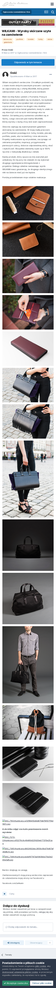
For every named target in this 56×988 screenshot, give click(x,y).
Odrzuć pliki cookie (42, 983)
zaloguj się (44, 912)
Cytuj (11, 893)
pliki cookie (40, 966)
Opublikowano (23, 76)
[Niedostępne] (28, 203)
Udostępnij (14, 943)
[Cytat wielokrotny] (4, 894)
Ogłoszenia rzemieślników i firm (32, 53)
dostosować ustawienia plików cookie (20, 972)
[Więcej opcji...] (51, 74)
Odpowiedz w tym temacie (28, 62)
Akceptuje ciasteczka (17, 983)
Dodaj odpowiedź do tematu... (23, 927)
